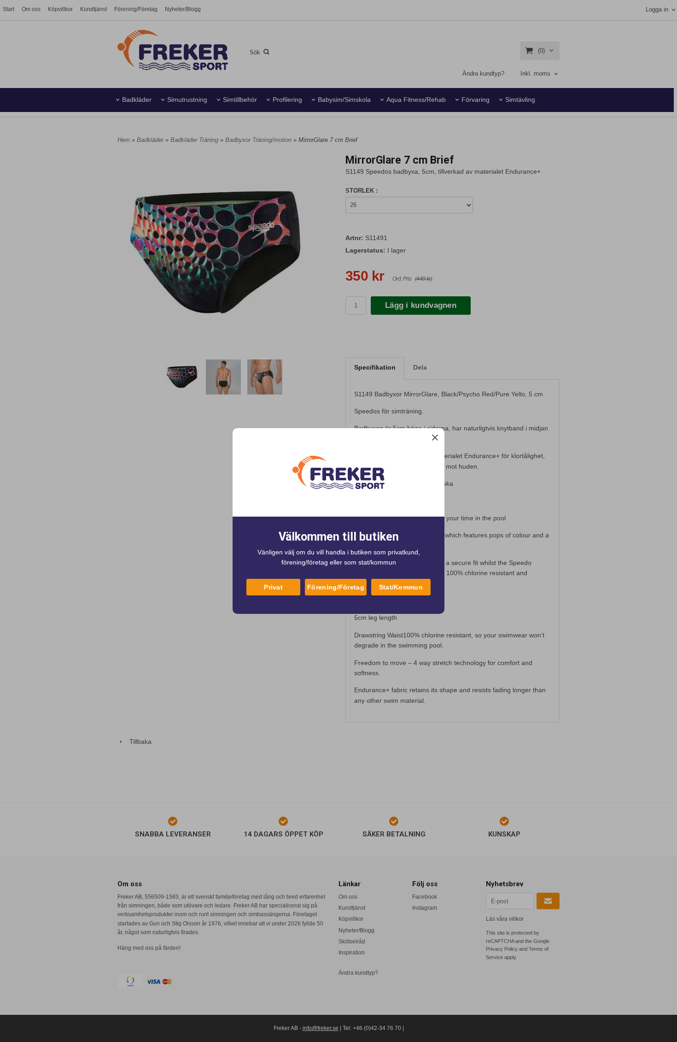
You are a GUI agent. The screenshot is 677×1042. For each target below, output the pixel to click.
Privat (273, 587)
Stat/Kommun (401, 587)
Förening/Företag (335, 587)
